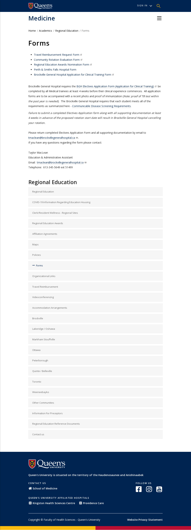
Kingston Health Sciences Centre (54, 503)
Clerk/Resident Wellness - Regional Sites (55, 212)
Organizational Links (43, 276)
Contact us (38, 434)
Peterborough (40, 360)
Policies (36, 255)
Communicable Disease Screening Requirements (101, 106)
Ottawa (36, 350)
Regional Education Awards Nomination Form (61, 64)
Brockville (37, 318)
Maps (35, 244)
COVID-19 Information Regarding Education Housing (61, 202)
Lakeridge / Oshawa (43, 328)
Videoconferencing (43, 297)
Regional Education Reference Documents (56, 423)
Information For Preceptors (47, 413)
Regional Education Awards (47, 223)
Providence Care (93, 503)
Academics (46, 30)
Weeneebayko (40, 392)
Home (32, 30)
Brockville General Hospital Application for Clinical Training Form (72, 74)
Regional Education (66, 30)
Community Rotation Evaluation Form (57, 59)
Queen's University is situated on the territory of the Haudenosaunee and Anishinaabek (85, 475)
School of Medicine (45, 488)
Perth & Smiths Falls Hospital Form (55, 69)
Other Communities (43, 402)
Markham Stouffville (43, 339)
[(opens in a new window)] (139, 489)
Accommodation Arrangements (49, 307)
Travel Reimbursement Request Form (56, 54)
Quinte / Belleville (42, 371)
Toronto (36, 381)
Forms (39, 265)
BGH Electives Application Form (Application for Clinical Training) (115, 86)
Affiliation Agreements (44, 233)
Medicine (41, 18)
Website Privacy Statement (145, 519)
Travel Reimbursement (45, 286)
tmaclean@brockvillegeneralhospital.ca (51, 137)
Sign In (142, 5)
